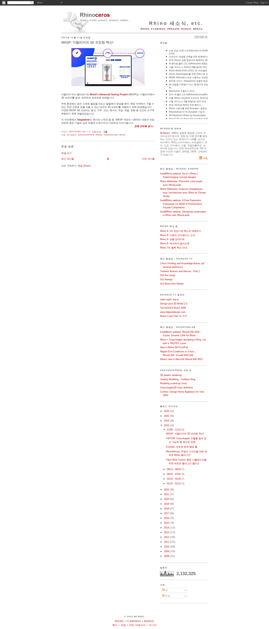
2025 (167, 416)
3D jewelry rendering (171, 375)
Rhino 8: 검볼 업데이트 (172, 239)
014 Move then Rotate (172, 283)
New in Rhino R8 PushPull (174, 347)
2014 (167, 527)
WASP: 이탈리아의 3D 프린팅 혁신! (185, 433)
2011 (167, 542)
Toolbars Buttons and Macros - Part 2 (180, 271)
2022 (167, 489)
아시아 (153, 625)
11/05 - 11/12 (174, 429)
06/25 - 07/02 (174, 474)
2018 (167, 508)
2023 (167, 425)
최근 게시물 (67, 158)
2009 (167, 551)
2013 (167, 532)
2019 (167, 503)
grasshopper (86, 135)
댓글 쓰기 (66, 153)
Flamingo (134, 621)
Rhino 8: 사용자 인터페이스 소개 (177, 235)
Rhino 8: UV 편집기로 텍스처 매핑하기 (180, 231)
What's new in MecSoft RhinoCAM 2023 (181, 359)
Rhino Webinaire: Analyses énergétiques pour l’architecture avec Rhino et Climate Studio (183, 192)
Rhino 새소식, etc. (176, 23)
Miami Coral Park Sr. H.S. (174, 316)
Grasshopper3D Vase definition (176, 387)
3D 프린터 (71, 135)
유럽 (123, 625)
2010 (167, 546)
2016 (167, 518)
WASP (122, 135)
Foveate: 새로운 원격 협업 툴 (181, 446)
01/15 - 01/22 (174, 483)
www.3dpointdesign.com (173, 312)
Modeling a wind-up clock (173, 383)
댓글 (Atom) (84, 165)
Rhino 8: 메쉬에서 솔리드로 (174, 243)
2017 (167, 513)
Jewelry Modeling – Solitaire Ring (177, 379)
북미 (115, 625)
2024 (167, 420)
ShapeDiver (111, 135)
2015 (167, 522)
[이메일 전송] (105, 132)
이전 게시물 (148, 158)
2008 (167, 556)
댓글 (167, 595)
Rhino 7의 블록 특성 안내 (173, 247)
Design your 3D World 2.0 (173, 303)
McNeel (164, 133)
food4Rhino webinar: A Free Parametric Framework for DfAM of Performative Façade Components (181, 204)
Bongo (149, 621)
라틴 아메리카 (137, 625)
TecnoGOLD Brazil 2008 (173, 307)
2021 (167, 494)
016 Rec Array (167, 275)
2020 (167, 499)
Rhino (99, 135)
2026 (167, 411)
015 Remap (166, 279)
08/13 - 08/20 (174, 469)
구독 (205, 158)
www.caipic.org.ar (169, 299)
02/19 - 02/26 (174, 478)
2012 (167, 537)
